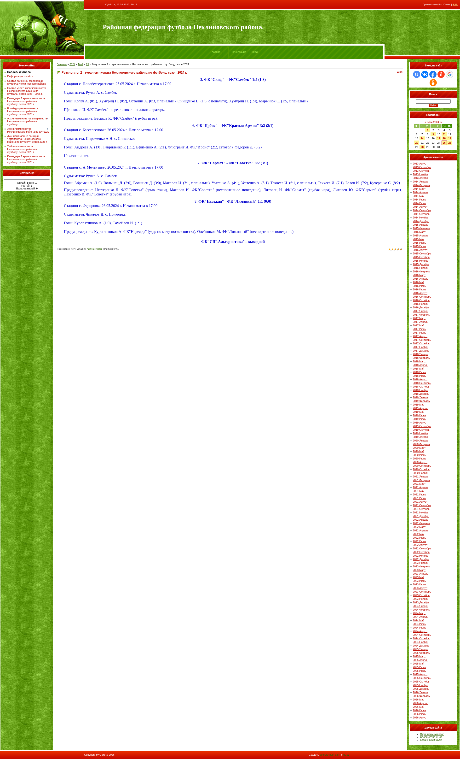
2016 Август (420, 293)
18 (444, 138)
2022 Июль (419, 541)
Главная (215, 51)
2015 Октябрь (421, 257)
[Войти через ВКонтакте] (424, 74)
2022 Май (418, 534)
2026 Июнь (419, 710)
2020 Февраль (421, 444)
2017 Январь (420, 311)
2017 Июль (419, 332)
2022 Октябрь (421, 552)
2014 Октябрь (421, 213)
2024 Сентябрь (422, 634)
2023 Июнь (419, 580)
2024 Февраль (421, 609)
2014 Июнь (419, 199)
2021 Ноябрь (420, 512)
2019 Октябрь (421, 429)
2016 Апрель (420, 278)
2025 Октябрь (421, 681)
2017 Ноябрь (420, 347)
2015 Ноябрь (420, 260)
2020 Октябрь (421, 469)
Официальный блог (432, 734)
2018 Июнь (419, 372)
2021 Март (419, 483)
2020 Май (418, 451)
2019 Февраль (421, 401)
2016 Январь (420, 267)
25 (87, 64)
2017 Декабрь (421, 350)
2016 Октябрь (421, 300)
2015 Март (419, 231)
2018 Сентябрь (422, 383)
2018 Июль (419, 375)
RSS (455, 4)
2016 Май (418, 282)
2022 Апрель (420, 530)
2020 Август (420, 462)
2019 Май (418, 411)
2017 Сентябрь (422, 339)
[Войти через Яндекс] (441, 74)
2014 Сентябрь (422, 210)
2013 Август (420, 163)
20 (416, 142)
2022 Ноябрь (420, 555)
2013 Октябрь (421, 170)
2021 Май (418, 490)
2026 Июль (419, 713)
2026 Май (418, 706)
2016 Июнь (419, 285)
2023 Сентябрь (422, 591)
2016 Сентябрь (422, 296)
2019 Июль (419, 419)
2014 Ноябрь (420, 217)
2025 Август (420, 674)
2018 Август (420, 379)
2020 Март (419, 447)
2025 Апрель (420, 660)
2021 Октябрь (421, 508)
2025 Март (419, 656)
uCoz (346, 754)
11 (444, 134)
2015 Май (418, 239)
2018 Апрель (420, 365)
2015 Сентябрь (422, 253)
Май (80, 64)
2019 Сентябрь (422, 426)
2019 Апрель (420, 408)
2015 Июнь (419, 242)
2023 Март (419, 570)
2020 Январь (420, 440)
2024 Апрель (420, 616)
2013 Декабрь (421, 178)
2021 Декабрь (421, 516)
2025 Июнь (419, 667)
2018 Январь (420, 354)
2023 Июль (419, 584)
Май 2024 (433, 122)
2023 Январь (420, 562)
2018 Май (418, 368)
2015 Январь (420, 224)
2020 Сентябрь (422, 465)
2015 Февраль (421, 228)
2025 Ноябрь (420, 685)
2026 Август (420, 717)
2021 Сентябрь (422, 505)
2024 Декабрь (421, 645)
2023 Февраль (421, 566)
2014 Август (420, 206)
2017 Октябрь (421, 343)
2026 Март (419, 699)
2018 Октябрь (421, 386)
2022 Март (419, 526)
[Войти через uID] (416, 74)
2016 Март (419, 275)
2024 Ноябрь (420, 642)
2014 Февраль (421, 185)
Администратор (94, 249)
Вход (255, 51)
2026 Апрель (420, 703)
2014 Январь (420, 181)
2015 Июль (419, 246)
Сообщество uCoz (431, 736)
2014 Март (419, 188)
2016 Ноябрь (420, 303)
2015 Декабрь (421, 264)
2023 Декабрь (421, 602)
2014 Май (418, 195)
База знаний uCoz (431, 739)
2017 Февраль (421, 314)
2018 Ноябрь (420, 390)
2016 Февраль (421, 271)
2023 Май (418, 577)
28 (422, 147)
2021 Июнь (419, 494)
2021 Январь (420, 476)
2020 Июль (419, 458)
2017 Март (419, 318)
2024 (72, 64)
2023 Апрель (420, 573)
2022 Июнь (419, 537)
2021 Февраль (421, 480)
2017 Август (420, 336)
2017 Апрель (420, 321)
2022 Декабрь (421, 559)
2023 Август (420, 588)
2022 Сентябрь (422, 548)
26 (449, 142)
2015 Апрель (420, 235)
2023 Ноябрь (420, 598)
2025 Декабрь (421, 688)
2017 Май (418, 325)
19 (449, 138)
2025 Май (418, 663)
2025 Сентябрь (422, 678)
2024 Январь (420, 606)
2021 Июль (419, 498)
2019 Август (420, 422)
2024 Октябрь (421, 638)
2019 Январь (420, 397)
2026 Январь (420, 692)
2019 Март (419, 404)
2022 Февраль (421, 523)
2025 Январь (420, 649)
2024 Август (420, 631)
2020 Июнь (419, 454)
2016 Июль (419, 289)
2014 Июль (419, 203)
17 (438, 138)
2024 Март (419, 613)
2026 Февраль (421, 695)
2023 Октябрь (421, 595)
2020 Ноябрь (420, 472)
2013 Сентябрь (422, 167)
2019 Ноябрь (420, 433)
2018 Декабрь (421, 393)
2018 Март (419, 361)
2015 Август (420, 249)
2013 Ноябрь (420, 174)
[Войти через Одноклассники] (433, 82)
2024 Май (418, 620)
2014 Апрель (420, 192)
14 (422, 138)
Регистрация (238, 51)
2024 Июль (419, 627)
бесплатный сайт (330, 754)
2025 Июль (419, 670)
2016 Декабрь (421, 307)
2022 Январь (420, 519)
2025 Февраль (421, 652)
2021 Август (420, 501)
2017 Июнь (419, 329)
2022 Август (420, 544)
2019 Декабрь (421, 436)
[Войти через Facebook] (433, 74)
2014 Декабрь (421, 221)
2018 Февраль (421, 357)
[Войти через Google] (449, 74)
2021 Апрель (420, 487)
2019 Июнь (419, 415)
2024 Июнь (419, 624)
